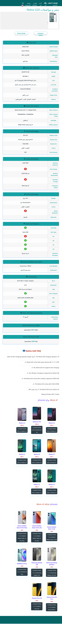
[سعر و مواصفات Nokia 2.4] (22, 414)
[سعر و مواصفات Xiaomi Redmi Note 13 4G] (51, 518)
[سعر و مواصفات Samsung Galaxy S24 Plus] (51, 554)
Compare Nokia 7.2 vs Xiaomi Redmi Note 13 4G (52, 537)
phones (53, 504)
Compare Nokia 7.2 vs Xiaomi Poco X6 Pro (51, 607)
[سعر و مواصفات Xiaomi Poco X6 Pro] (51, 589)
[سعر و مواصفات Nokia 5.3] (51, 476)
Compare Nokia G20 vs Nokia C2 (22, 461)
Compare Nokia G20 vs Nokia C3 (51, 461)
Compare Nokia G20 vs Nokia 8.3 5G (37, 430)
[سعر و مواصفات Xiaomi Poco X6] (36, 590)
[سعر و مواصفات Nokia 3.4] (36, 446)
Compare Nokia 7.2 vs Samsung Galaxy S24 (36, 573)
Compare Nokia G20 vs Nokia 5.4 (51, 430)
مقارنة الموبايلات (34, 4)
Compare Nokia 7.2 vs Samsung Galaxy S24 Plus (51, 573)
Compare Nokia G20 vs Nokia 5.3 (51, 491)
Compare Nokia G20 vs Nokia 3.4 (37, 461)
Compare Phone (40, 34)
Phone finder (21, 33)
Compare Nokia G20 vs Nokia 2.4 (22, 430)
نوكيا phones (43, 400)
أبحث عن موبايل (44, 5)
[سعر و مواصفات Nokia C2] (22, 446)
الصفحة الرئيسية (55, 4)
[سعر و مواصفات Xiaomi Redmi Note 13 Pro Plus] (22, 517)
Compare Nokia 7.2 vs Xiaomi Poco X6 (37, 606)
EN (23, 3)
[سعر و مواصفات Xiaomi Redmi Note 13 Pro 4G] (36, 517)
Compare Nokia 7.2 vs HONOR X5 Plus (22, 572)
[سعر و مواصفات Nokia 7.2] (36, 476)
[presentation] (47, 22)
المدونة (49, 3)
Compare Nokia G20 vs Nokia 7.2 (37, 491)
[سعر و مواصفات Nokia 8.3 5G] (36, 413)
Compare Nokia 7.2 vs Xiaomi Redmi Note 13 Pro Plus (22, 537)
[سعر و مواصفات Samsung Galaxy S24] (36, 554)
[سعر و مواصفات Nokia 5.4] (51, 414)
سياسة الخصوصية (28, 4)
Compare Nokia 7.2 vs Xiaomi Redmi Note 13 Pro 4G (37, 537)
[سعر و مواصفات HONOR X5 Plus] (22, 555)
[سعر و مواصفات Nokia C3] (51, 446)
